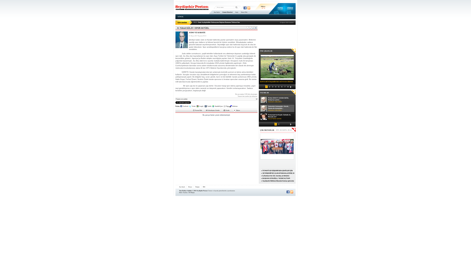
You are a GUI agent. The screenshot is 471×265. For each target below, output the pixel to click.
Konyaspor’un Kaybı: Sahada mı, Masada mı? (279, 117)
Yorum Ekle (198, 110)
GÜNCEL (180, 16)
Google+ (201, 106)
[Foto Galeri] (280, 8)
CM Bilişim (191, 192)
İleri (290, 86)
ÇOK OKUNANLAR (267, 130)
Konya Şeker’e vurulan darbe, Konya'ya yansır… (278, 100)
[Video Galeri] (290, 8)
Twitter (194, 106)
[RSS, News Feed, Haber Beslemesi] (248, 8)
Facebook (185, 106)
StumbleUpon (219, 106)
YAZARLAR (264, 93)
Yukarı (238, 110)
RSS (204, 187)
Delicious (235, 106)
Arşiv (236, 12)
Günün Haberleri (227, 12)
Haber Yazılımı (183, 192)
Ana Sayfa (217, 12)
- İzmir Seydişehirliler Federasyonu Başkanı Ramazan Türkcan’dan (216, 22)
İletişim (197, 187)
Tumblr (209, 106)
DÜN (277, 130)
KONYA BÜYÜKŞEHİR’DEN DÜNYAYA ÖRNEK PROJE (276, 82)
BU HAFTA (283, 130)
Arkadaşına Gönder (214, 110)
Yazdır (227, 110)
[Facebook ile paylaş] (245, 8)
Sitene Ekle (244, 12)
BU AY (290, 130)
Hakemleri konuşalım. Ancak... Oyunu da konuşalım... (278, 108)
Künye (190, 187)
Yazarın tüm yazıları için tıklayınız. (248, 96)
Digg (227, 106)
